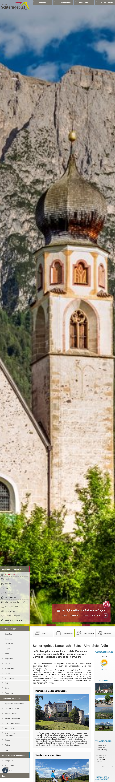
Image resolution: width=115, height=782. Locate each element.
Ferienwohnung (10, 597)
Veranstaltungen (11, 714)
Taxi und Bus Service (12, 723)
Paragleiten (9, 693)
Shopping (8, 740)
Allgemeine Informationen (14, 704)
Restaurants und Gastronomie (11, 734)
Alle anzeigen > (107, 766)
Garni (7, 588)
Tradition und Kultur (12, 709)
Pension (8, 584)
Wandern (8, 664)
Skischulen (9, 639)
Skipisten (8, 634)
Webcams (8, 770)
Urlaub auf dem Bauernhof (14, 602)
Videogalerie (9, 766)
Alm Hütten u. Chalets (13, 607)
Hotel (7, 579)
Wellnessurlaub (10, 611)
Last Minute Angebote (13, 616)
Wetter (7, 745)
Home (3, 776)
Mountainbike (10, 678)
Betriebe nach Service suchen (13, 621)
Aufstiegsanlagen (11, 728)
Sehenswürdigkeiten (12, 718)
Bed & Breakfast (89, 633)
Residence (9, 593)
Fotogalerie (9, 761)
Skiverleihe (9, 644)
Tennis (7, 673)
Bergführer (9, 659)
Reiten (7, 688)
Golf (6, 683)
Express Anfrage (11, 575)
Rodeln (7, 654)
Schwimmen (9, 668)
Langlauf (8, 649)
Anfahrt (7, 750)
